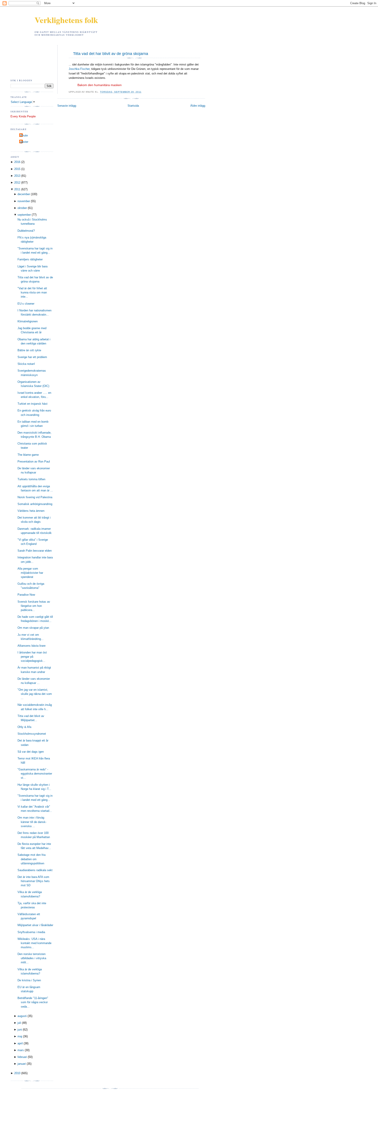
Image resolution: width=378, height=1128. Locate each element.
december (24, 194)
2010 (17, 1073)
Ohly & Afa (24, 727)
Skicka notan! (26, 363)
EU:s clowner (26, 303)
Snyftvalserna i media (31, 932)
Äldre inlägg (197, 105)
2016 (17, 162)
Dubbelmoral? (26, 230)
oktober (22, 208)
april (20, 1043)
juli (19, 1022)
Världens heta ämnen (31, 510)
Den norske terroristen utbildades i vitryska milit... (32, 958)
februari (22, 1057)
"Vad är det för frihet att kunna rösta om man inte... (32, 292)
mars (21, 1050)
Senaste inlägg (66, 105)
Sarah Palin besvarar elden (35, 550)
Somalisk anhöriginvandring (35, 504)
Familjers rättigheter (30, 259)
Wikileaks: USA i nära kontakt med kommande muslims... (34, 943)
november (24, 201)
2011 (17, 189)
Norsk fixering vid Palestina (35, 497)
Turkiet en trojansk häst (32, 403)
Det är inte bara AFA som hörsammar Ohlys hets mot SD (34, 881)
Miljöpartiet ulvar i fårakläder (35, 925)
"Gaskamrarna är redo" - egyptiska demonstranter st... (35, 773)
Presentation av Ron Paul (34, 461)
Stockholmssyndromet (32, 733)
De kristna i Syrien (29, 980)
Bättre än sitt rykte (29, 350)
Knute (24, 135)
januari (22, 1063)
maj (20, 1036)
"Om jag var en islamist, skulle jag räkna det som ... (35, 694)
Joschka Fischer (79, 69)
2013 (17, 175)
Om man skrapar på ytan (33, 627)
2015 (17, 169)
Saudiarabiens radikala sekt (35, 870)
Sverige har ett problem (32, 357)
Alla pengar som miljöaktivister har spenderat (30, 573)
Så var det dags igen (31, 751)
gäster (24, 141)
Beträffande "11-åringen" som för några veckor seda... (33, 1002)
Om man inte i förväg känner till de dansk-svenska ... (32, 822)
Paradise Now (26, 594)
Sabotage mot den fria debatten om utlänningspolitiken (32, 859)
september (24, 214)
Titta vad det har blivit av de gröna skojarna (110, 53)
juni (20, 1029)
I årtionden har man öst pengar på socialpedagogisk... (32, 656)
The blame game (28, 454)
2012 (17, 182)
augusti (22, 1016)
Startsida (133, 105)
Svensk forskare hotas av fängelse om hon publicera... (34, 606)
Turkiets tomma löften (31, 479)
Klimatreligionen (28, 321)
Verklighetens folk (66, 20)
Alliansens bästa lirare (32, 645)
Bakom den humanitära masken (99, 85)
